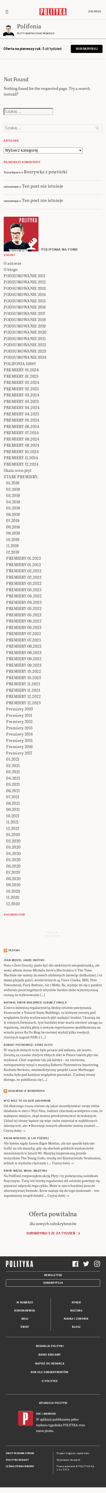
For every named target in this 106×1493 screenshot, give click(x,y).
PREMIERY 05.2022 (23, 608)
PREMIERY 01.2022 (23, 558)
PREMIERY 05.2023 (23, 615)
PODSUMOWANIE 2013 (25, 288)
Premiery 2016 (19, 746)
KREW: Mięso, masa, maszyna (25, 1170)
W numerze (25, 1302)
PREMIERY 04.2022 (24, 596)
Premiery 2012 (19, 721)
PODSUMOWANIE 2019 (25, 326)
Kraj (24, 1318)
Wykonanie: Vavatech (68, 1460)
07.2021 (12, 797)
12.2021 (12, 828)
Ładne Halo (83, 1453)
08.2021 (13, 803)
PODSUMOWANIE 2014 (25, 294)
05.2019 (13, 508)
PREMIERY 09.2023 (23, 665)
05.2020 (13, 859)
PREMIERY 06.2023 (23, 627)
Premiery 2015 (19, 740)
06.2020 (13, 866)
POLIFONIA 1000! (20, 363)
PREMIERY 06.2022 (23, 621)
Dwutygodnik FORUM (20, 1453)
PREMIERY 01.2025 (21, 376)
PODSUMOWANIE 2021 (25, 338)
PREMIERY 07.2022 (23, 633)
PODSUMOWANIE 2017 (24, 313)
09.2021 (13, 809)
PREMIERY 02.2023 (23, 577)
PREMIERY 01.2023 (23, 564)
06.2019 (13, 514)
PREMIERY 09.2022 (23, 658)
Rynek (76, 1302)
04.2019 (13, 502)
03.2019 (13, 495)
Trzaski (14, 950)
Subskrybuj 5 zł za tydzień (50, 1233)
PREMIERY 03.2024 (21, 395)
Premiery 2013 (19, 728)
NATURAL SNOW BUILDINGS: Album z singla (35, 1002)
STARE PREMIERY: (21, 476)
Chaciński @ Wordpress (26, 1091)
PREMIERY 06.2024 (21, 426)
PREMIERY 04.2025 (21, 414)
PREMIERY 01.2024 (21, 370)
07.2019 (12, 520)
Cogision (71, 1453)
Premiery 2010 (19, 709)
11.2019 (12, 545)
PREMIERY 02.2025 (21, 389)
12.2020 (13, 903)
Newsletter (53, 1275)
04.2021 (13, 778)
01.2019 (12, 483)
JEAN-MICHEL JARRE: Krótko (24, 960)
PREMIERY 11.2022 (23, 684)
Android (49, 1413)
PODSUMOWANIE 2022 (25, 344)
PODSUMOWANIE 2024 (25, 357)
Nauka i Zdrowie (76, 1318)
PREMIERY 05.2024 (21, 420)
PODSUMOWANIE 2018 (25, 319)
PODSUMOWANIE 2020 (25, 332)
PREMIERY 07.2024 (21, 432)
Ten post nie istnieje (42, 186)
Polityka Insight (17, 1460)
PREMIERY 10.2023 (23, 677)
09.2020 (13, 884)
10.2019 (12, 539)
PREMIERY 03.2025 (21, 401)
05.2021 (13, 784)
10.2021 (12, 816)
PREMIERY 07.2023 (23, 640)
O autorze (13, 263)
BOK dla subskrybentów (50, 1372)
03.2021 (13, 771)
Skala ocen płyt (18, 470)
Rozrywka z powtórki (46, 171)
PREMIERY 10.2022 (23, 671)
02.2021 (13, 765)
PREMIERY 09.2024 (21, 445)
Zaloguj (94, 11)
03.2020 (13, 847)
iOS (38, 1413)
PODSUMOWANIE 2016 (25, 307)
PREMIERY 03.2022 (23, 583)
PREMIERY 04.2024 (21, 407)
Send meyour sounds (52, 934)
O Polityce (50, 1381)
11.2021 (12, 822)
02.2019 (13, 489)
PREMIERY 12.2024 (21, 464)
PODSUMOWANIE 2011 (24, 276)
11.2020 (12, 897)
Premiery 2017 (19, 753)
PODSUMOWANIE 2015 (25, 301)
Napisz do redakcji (49, 1363)
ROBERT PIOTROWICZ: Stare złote (28, 1045)
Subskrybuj (87, 49)
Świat (24, 1327)
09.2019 (13, 533)
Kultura (76, 1310)
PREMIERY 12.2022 (23, 696)
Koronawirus (24, 1310)
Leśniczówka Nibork (20, 1466)
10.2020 (13, 891)
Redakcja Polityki (50, 1346)
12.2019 (12, 552)
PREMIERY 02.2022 (23, 571)
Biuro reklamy (49, 1354)
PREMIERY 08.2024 (21, 439)
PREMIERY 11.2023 (23, 690)
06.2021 (13, 790)
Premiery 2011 (19, 715)
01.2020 (13, 834)
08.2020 (13, 878)
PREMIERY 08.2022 (23, 646)
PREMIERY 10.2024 (21, 451)
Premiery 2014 (19, 734)
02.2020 (13, 841)
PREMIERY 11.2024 (21, 457)
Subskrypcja (53, 1282)
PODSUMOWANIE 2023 (25, 351)
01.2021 (12, 759)
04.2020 (13, 853)
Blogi (76, 1327)
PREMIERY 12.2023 (23, 702)
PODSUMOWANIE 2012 (25, 282)
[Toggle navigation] (7, 11)
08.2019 (13, 527)
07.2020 (13, 872)
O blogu (11, 269)
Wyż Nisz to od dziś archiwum (27, 1100)
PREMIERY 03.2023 (23, 589)
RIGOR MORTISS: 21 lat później (26, 1138)
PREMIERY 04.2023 (24, 602)
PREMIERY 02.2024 (21, 382)
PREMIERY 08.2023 (23, 652)
